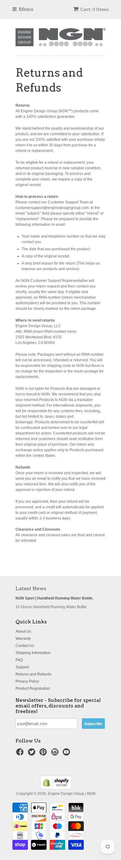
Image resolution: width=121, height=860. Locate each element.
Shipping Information (33, 653)
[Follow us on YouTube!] (67, 754)
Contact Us (25, 646)
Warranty (23, 638)
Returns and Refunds (34, 674)
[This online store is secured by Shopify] (56, 788)
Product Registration (33, 688)
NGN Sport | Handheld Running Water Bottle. (54, 598)
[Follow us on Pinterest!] (44, 754)
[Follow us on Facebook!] (20, 754)
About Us (23, 631)
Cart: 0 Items (94, 9)
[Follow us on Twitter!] (32, 754)
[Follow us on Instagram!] (55, 754)
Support (22, 667)
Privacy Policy (27, 681)
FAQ (19, 660)
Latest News (31, 588)
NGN (91, 793)
